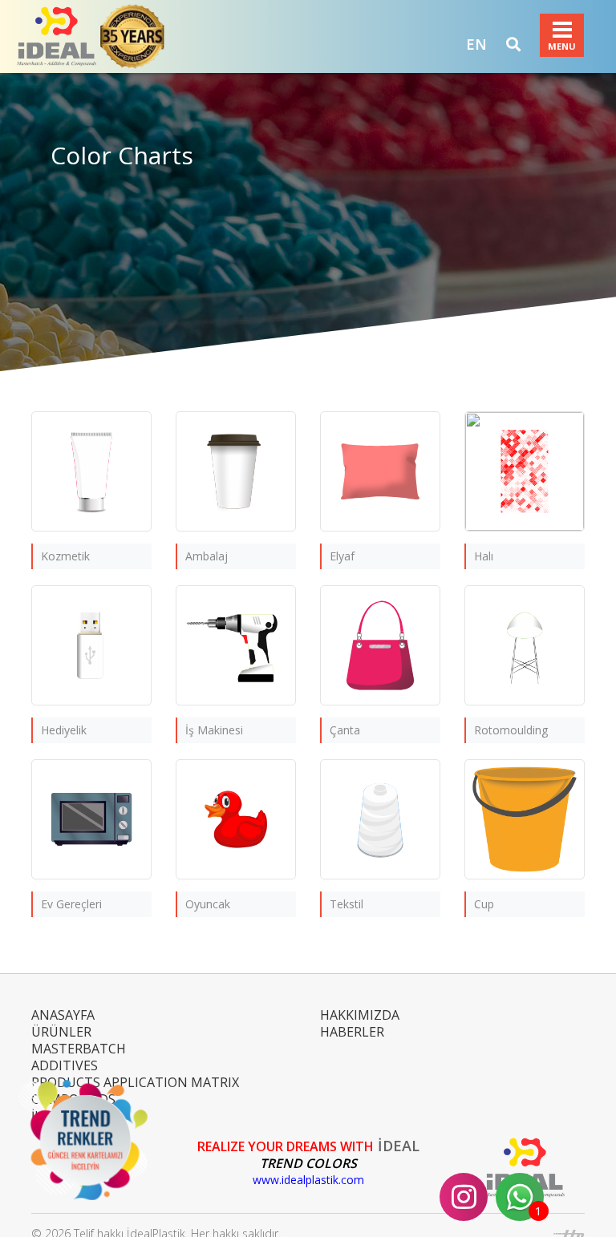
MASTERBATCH (78, 1049)
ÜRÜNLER (61, 1032)
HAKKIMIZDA (359, 1015)
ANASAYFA (63, 1015)
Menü (562, 30)
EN (476, 44)
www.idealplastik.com (308, 1179)
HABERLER (352, 1032)
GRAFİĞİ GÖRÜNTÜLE (91, 506)
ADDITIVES (64, 1065)
